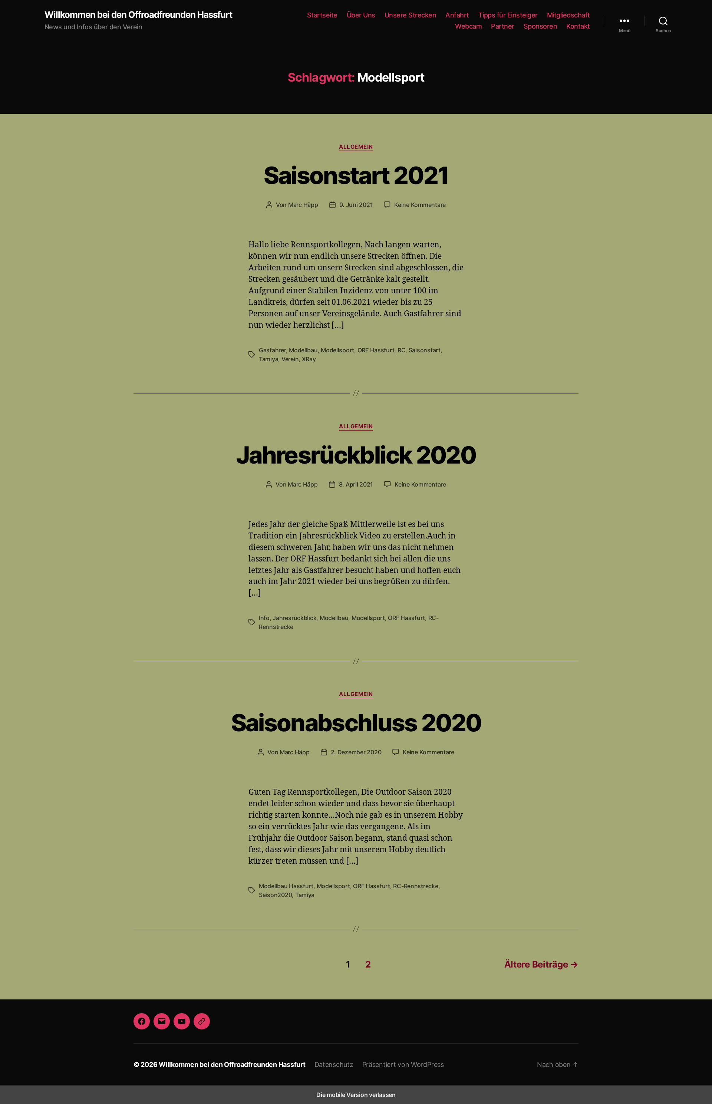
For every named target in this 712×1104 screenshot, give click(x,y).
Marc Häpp (303, 204)
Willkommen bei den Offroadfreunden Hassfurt (138, 14)
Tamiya (268, 359)
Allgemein (356, 147)
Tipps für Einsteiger (508, 15)
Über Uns (361, 15)
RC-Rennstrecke (415, 886)
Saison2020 (275, 895)
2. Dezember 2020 (356, 752)
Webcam (468, 26)
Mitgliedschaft (568, 15)
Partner (502, 26)
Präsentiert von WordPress (403, 1064)
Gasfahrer (272, 350)
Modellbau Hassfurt (286, 886)
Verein (290, 359)
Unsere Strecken (410, 15)
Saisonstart (425, 350)
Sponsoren (540, 26)
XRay (309, 359)
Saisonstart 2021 (356, 175)
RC (401, 350)
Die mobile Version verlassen (355, 1094)
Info (264, 618)
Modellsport (337, 350)
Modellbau (303, 350)
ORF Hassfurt (376, 350)
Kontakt (578, 26)
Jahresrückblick (294, 618)
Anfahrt (457, 15)
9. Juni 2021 (356, 204)
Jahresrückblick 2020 (356, 455)
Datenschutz (333, 1064)
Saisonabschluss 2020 (356, 722)
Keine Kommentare (420, 204)
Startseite (322, 15)
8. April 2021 (356, 484)
